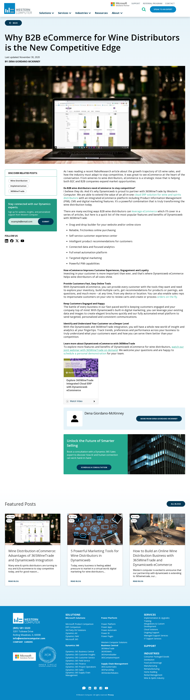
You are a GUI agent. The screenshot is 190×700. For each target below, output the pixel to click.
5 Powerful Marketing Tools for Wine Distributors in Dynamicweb (95, 555)
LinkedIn (89, 688)
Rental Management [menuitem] (153, 675)
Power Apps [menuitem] (106, 627)
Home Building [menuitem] (150, 672)
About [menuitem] (116, 13)
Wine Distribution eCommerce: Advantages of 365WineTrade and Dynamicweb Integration (32, 555)
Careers (28, 642)
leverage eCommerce (144, 211)
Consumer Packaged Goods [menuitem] (156, 656)
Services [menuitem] (63, 13)
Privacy (111, 695)
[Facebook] (11, 240)
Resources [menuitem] (101, 13)
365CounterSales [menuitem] (109, 666)
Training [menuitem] (147, 621)
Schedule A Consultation (94, 467)
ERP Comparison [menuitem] (73, 627)
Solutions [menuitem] (45, 13)
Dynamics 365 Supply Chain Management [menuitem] (78, 674)
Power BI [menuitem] (105, 633)
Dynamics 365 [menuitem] (72, 645)
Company (18, 642)
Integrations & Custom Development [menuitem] (154, 625)
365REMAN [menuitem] (106, 651)
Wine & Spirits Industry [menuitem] (154, 678)
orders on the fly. (167, 296)
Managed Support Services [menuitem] (156, 635)
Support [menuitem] (135, 3)
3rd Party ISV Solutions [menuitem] (76, 630)
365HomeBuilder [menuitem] (108, 654)
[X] (17, 240)
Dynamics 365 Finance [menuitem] (76, 663)
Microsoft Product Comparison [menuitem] (79, 624)
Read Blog (13, 581)
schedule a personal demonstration (85, 353)
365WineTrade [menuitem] (107, 648)
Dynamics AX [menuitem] (71, 633)
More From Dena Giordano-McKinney (158, 418)
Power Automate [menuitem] (109, 630)
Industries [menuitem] (81, 13)
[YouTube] (22, 240)
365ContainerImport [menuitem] (110, 657)
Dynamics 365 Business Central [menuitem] (80, 651)
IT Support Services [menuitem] (152, 638)
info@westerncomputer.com (29, 638)
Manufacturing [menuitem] (150, 665)
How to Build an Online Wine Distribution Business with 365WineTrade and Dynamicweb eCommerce (155, 558)
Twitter (95, 688)
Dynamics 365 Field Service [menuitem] (78, 660)
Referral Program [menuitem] (152, 3)
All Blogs (176, 504)
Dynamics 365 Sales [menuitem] (75, 669)
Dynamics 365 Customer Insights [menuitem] (80, 654)
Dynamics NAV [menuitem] (72, 636)
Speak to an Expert (163, 9)
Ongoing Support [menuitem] (151, 632)
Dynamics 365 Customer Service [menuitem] (80, 657)
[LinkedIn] (6, 240)
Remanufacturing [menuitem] (151, 669)
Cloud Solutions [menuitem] (151, 629)
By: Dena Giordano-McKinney (22, 61)
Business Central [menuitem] (109, 645)
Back (15, 23)
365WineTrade (17, 191)
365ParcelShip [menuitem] (107, 669)
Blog (84, 688)
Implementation (18, 186)
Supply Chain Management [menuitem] (114, 663)
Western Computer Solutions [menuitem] (114, 642)
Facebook (100, 688)
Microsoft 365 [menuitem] (72, 639)
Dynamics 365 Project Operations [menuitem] (81, 666)
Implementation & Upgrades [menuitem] (157, 618)
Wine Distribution (19, 180)
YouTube (106, 688)
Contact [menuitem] (170, 3)
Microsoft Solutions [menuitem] (75, 618)
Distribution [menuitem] (149, 659)
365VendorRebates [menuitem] (109, 673)
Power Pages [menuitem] (107, 636)
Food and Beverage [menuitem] (153, 662)
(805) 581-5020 (21, 628)
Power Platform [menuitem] (109, 618)
